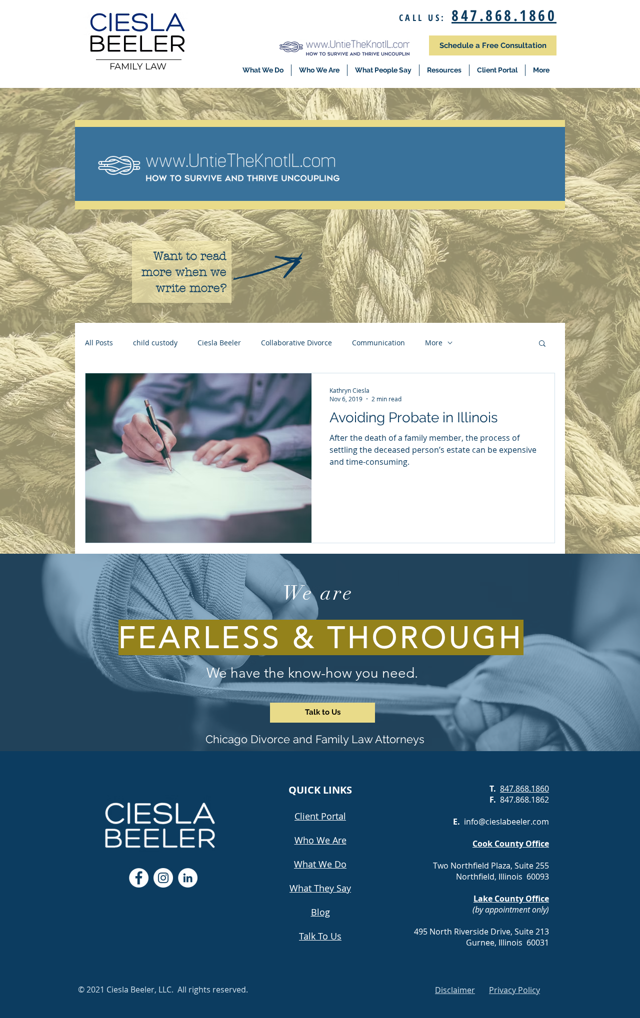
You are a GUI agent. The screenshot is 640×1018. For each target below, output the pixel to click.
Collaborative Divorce (296, 342)
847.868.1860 (504, 15)
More (433, 342)
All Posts (99, 342)
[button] (542, 344)
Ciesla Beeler (219, 342)
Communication (378, 342)
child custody (155, 342)
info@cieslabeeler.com (506, 821)
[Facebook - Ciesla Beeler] (138, 878)
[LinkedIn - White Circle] (188, 878)
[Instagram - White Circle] (163, 878)
